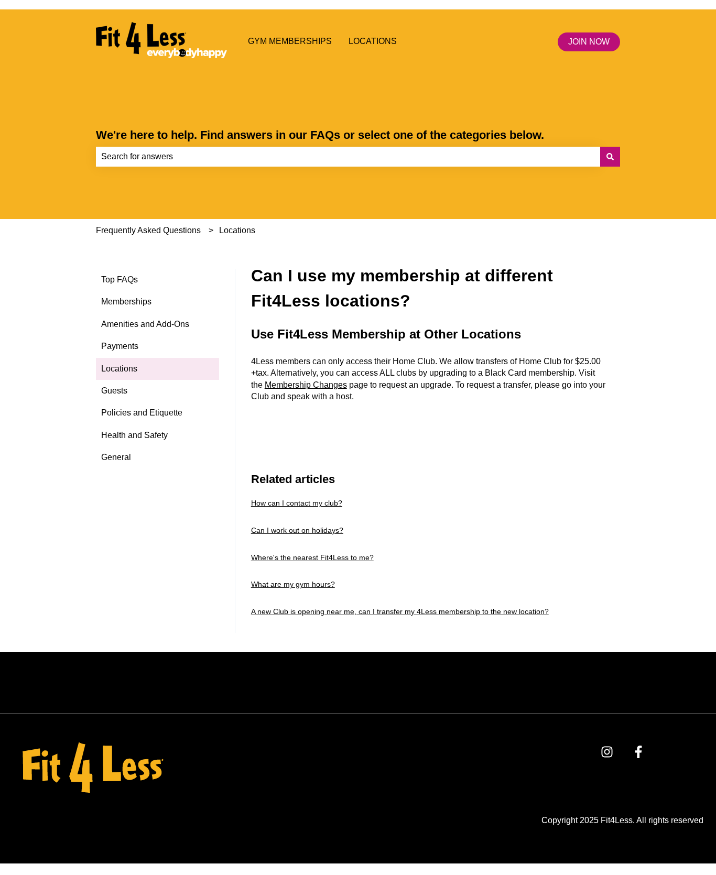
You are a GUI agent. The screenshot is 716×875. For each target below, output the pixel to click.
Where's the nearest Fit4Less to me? (312, 557)
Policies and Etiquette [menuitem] (141, 412)
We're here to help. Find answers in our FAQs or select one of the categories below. (320, 134)
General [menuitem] (116, 457)
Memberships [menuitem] (126, 301)
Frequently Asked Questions (148, 230)
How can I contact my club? (296, 503)
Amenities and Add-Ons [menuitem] (145, 324)
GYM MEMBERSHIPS (290, 41)
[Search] (610, 157)
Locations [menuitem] (119, 368)
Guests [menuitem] (114, 390)
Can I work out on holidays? (297, 530)
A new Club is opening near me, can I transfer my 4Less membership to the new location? (400, 611)
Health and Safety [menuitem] (134, 435)
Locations (237, 230)
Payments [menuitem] (119, 346)
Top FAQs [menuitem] (119, 279)
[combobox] (348, 157)
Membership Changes (306, 384)
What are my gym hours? (293, 584)
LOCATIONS (373, 41)
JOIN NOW (589, 41)
